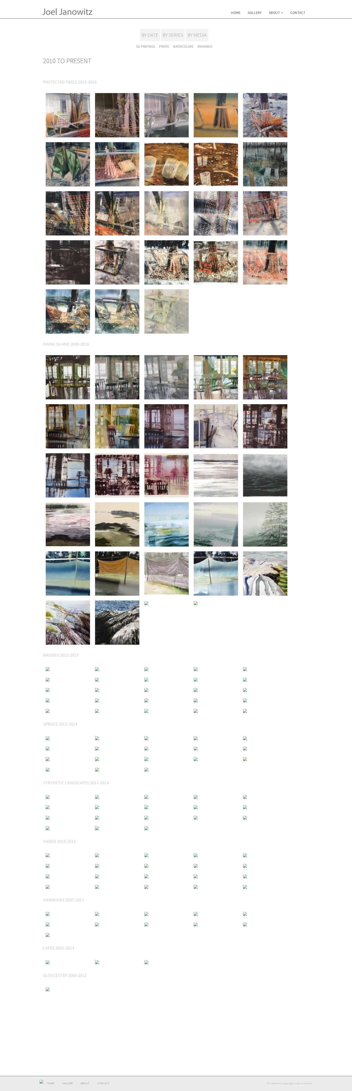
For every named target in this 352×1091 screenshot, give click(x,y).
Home (235, 12)
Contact (297, 12)
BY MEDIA (197, 35)
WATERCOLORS (183, 47)
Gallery (255, 12)
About (275, 12)
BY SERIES (173, 35)
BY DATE (150, 35)
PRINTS (164, 47)
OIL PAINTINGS (145, 47)
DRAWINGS (205, 47)
